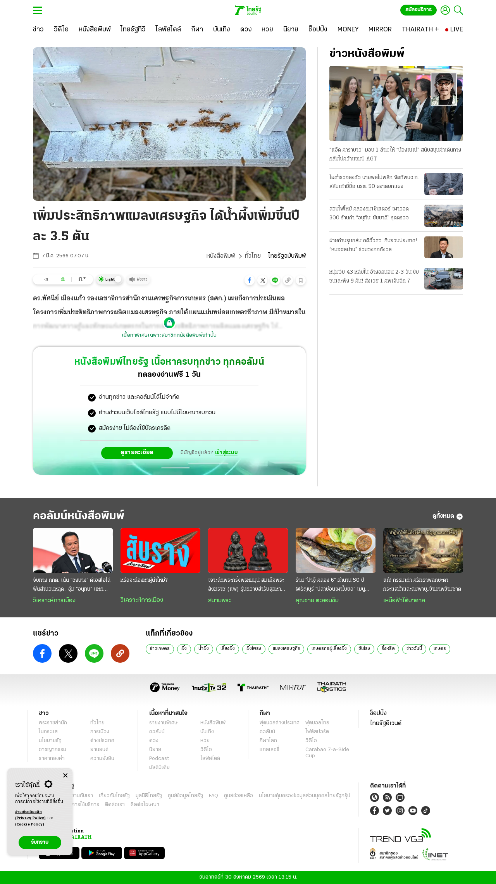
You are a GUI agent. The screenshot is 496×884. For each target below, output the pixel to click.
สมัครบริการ (418, 10)
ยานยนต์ (99, 750)
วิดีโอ (206, 750)
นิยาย (155, 750)
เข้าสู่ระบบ (226, 453)
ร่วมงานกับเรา (77, 796)
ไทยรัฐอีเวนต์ (385, 723)
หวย (205, 741)
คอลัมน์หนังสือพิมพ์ (78, 516)
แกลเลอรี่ (269, 750)
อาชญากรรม (52, 750)
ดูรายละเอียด (137, 453)
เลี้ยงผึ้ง (227, 648)
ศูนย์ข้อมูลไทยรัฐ (185, 796)
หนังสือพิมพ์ (221, 256)
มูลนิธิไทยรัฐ (149, 796)
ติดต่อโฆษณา (145, 805)
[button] (250, 280)
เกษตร (440, 648)
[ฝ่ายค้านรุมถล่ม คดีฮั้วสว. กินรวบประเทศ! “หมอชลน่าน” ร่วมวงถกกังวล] (443, 247)
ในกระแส (48, 732)
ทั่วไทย (253, 256)
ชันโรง (364, 648)
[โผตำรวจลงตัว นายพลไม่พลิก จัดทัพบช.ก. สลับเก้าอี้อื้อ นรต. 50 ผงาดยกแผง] (443, 184)
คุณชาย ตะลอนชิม (317, 601)
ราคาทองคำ (52, 759)
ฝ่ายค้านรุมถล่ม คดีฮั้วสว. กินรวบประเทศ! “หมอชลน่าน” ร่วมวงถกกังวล (373, 245)
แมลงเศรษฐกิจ (286, 648)
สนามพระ (219, 601)
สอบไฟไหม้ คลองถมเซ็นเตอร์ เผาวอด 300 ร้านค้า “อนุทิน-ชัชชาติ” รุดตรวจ (369, 213)
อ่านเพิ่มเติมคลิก (30, 815)
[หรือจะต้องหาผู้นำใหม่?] (160, 550)
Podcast (159, 759)
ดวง (153, 741)
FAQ (213, 796)
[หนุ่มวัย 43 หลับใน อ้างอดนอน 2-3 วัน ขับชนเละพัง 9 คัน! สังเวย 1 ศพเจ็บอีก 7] (443, 278)
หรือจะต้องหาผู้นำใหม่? (144, 580)
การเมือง (99, 732)
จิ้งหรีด (388, 648)
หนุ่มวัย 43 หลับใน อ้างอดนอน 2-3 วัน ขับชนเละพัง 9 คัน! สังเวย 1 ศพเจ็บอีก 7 (374, 276)
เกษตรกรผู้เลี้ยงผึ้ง (329, 648)
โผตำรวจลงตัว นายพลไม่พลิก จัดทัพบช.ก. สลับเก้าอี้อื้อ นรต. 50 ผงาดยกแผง (374, 182)
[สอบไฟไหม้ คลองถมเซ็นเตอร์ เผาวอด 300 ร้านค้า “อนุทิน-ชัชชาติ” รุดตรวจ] (443, 215)
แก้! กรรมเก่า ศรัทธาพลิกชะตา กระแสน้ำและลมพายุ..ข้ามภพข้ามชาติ (422, 584)
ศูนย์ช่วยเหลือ (238, 796)
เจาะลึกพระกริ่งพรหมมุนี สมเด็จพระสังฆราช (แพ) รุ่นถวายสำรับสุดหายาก (246, 585)
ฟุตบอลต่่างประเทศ (280, 723)
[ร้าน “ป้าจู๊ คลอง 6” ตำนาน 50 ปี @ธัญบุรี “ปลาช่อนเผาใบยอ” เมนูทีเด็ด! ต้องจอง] (335, 550)
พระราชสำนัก (53, 723)
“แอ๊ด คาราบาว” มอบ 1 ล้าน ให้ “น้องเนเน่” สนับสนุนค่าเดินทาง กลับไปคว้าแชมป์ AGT (395, 154)
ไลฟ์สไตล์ (210, 759)
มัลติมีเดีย (159, 767)
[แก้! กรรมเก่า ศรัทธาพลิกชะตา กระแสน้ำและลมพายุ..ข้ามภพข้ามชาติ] (423, 550)
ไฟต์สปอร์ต (317, 732)
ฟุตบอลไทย (317, 723)
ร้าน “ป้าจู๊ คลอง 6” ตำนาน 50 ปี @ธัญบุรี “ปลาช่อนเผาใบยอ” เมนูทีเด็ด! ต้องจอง (330, 585)
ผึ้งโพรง (253, 648)
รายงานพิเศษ (163, 723)
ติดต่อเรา (115, 805)
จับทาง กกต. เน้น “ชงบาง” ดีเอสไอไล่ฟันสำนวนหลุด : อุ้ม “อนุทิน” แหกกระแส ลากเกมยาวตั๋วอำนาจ (71, 585)
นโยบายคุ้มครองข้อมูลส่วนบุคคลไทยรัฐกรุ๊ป (304, 796)
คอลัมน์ (157, 732)
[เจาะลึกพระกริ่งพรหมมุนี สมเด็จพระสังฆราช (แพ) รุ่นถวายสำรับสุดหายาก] (248, 550)
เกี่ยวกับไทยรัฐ (114, 796)
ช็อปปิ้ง (378, 713)
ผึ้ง (184, 648)
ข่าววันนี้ (414, 648)
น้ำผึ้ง (203, 648)
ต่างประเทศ (102, 741)
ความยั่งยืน (102, 759)
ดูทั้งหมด (443, 516)
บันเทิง (207, 732)
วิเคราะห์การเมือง (54, 601)
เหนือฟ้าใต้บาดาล (404, 601)
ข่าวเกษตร (160, 648)
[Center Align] (65, 776)
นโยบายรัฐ (50, 741)
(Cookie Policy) (30, 824)
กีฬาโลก (268, 741)
